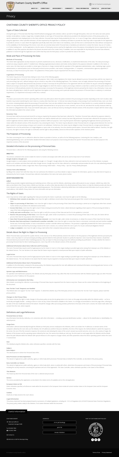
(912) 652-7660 (12, 430)
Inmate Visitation (59, 432)
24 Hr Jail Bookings (59, 422)
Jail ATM (59, 427)
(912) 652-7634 (12, 428)
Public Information (82, 8)
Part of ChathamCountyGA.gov (101, 4)
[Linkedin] (99, 439)
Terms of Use (96, 452)
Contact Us (95, 8)
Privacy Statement (107, 452)
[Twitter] (95, 439)
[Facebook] (92, 439)
